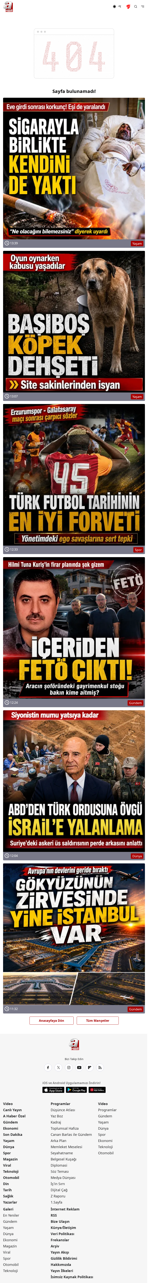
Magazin (10, 1159)
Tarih (7, 1190)
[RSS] (100, 1067)
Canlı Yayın (12, 1110)
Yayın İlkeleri (62, 1270)
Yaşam (8, 1140)
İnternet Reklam (65, 1209)
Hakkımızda (61, 1264)
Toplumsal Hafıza (65, 1128)
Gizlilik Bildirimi (64, 1258)
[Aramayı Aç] (135, 6)
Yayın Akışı (60, 1252)
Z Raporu (58, 1196)
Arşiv (55, 1246)
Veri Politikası (62, 1233)
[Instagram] (69, 1067)
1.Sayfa (56, 1202)
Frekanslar (60, 1240)
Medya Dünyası (63, 1177)
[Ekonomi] (100, 6)
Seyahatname (62, 1153)
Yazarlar (10, 1202)
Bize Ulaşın (60, 1221)
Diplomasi (59, 1165)
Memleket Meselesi (66, 1146)
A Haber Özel (14, 1116)
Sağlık (8, 1196)
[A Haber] (8, 6)
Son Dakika (12, 1134)
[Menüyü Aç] (142, 6)
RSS (54, 1215)
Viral (7, 1165)
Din (6, 1183)
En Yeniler (11, 1215)
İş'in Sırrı (58, 1183)
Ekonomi (10, 1128)
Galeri (8, 1209)
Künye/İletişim (63, 1227)
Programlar (60, 1103)
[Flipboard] (89, 1067)
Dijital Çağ (59, 1190)
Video (8, 1103)
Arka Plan (58, 1140)
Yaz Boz (57, 1116)
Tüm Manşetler (97, 1020)
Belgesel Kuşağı (64, 1159)
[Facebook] (48, 1067)
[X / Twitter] (58, 1067)
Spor (7, 1153)
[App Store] (53, 1090)
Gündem (10, 1122)
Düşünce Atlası (63, 1110)
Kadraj (56, 1122)
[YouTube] (79, 1067)
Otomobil (11, 1177)
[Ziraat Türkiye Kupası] (128, 6)
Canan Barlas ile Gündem (71, 1134)
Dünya (8, 1146)
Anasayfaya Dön (51, 1020)
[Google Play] (76, 1090)
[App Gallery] (97, 1090)
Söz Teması (60, 1171)
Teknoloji (10, 1171)
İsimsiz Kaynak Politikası (72, 1277)
